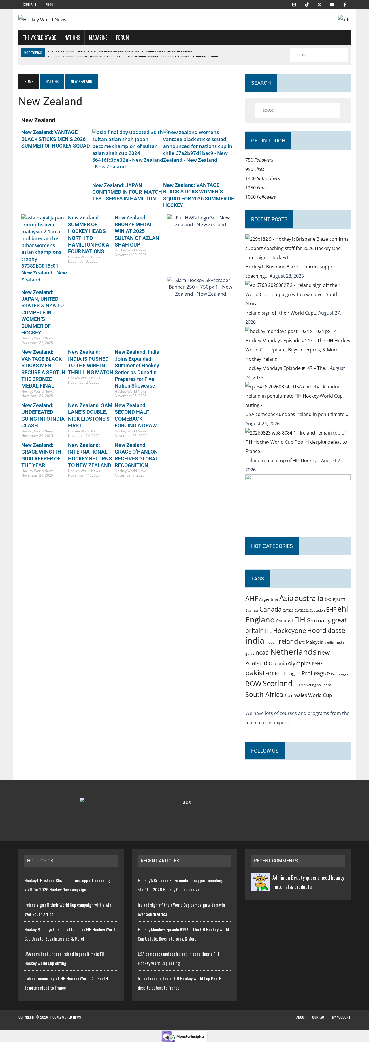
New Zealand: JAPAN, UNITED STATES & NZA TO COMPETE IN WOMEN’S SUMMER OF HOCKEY (42, 312)
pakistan (259, 672)
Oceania (278, 663)
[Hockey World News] (71, 19)
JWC (302, 642)
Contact (30, 4)
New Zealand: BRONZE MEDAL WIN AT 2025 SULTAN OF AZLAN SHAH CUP (137, 231)
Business (251, 610)
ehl (342, 608)
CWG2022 (302, 610)
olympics (299, 663)
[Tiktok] (306, 4)
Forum (122, 37)
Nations (72, 37)
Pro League (340, 674)
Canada (270, 609)
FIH (299, 619)
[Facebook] (345, 4)
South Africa (264, 694)
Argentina (268, 599)
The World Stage (39, 37)
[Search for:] (298, 110)
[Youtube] (332, 4)
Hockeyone (289, 630)
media (329, 642)
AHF (251, 598)
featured (284, 621)
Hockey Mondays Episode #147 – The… (287, 368)
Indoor (271, 642)
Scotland (278, 683)
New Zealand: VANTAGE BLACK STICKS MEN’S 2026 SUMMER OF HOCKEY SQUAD (55, 139)
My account (341, 1017)
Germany (318, 620)
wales (300, 695)
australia (309, 598)
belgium (335, 599)
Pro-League (287, 673)
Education (317, 610)
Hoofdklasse (326, 630)
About (50, 4)
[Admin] (260, 886)
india (254, 640)
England (260, 619)
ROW (253, 683)
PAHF (317, 663)
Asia (286, 598)
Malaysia (314, 642)
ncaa (262, 652)
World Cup (320, 694)
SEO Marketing (305, 685)
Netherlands (293, 651)
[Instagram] (294, 4)
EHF (331, 609)
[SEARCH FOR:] (319, 55)
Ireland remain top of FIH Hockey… (283, 460)
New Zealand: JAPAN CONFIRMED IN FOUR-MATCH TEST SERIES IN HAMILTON (127, 192)
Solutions (324, 685)
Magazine (98, 37)
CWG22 (288, 610)
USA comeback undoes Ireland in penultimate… (296, 414)
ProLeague (316, 673)
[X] (319, 4)
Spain (288, 695)
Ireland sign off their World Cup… (281, 313)
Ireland (287, 641)
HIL (268, 631)
